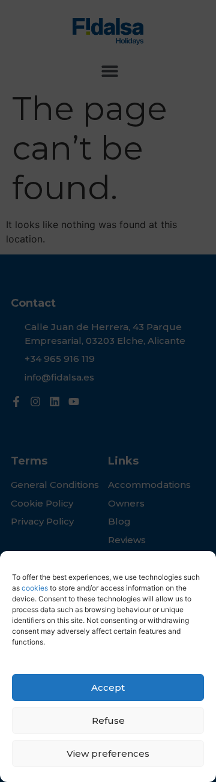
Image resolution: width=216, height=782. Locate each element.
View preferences (108, 753)
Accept (108, 687)
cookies (34, 587)
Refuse (108, 720)
